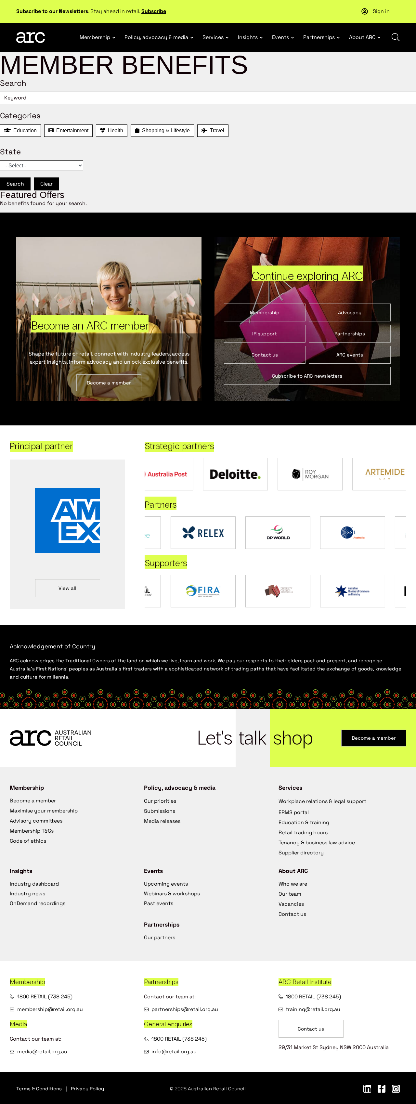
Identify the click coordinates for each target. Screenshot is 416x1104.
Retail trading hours (303, 832)
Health (114, 130)
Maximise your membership (44, 810)
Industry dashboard (34, 883)
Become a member (33, 800)
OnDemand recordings (37, 903)
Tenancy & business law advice (317, 842)
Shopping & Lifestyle (164, 130)
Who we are (293, 883)
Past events (158, 903)
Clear (46, 183)
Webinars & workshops (172, 893)
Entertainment (71, 130)
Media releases (162, 821)
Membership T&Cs (32, 830)
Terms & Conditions (39, 1088)
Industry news (27, 893)
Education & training (304, 822)
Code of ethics (28, 841)
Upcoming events (166, 883)
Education (24, 130)
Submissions (159, 811)
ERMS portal (294, 812)
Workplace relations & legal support (322, 801)
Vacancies (291, 904)
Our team (290, 893)
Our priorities (160, 801)
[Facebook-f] (381, 1089)
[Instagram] (396, 1089)
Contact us (292, 914)
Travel (215, 130)
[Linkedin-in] (367, 1089)
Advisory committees (36, 820)
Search (15, 183)
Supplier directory (301, 852)
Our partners (159, 937)
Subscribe (153, 11)
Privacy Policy (87, 1088)
